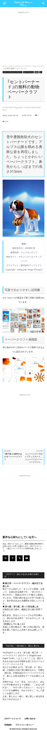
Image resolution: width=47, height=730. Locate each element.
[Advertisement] (23, 37)
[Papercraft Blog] (23, 3)
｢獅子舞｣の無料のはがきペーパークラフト (13, 457)
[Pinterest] (12, 558)
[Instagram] (5, 558)
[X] (19, 558)
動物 (36, 72)
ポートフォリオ (28, 72)
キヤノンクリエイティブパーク (20, 66)
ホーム (5, 66)
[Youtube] (27, 558)
